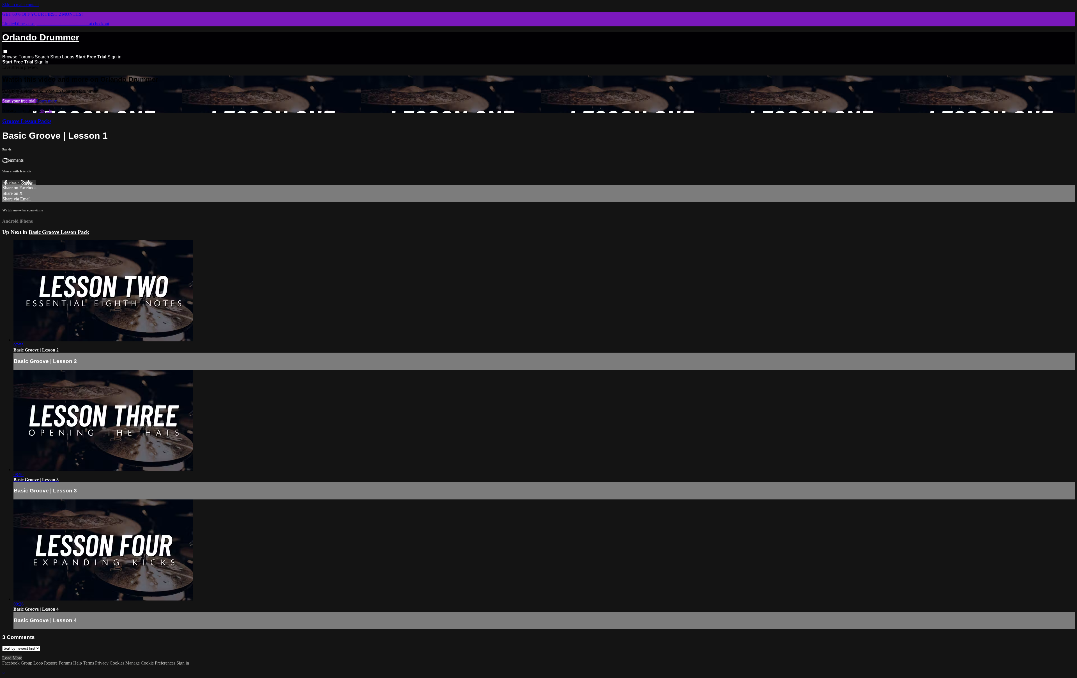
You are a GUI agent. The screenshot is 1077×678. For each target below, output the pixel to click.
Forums (27, 56)
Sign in (114, 56)
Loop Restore (45, 663)
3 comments (13, 160)
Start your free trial (19, 101)
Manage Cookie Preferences (150, 663)
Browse (10, 56)
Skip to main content (20, 4)
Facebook (11, 182)
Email (30, 182)
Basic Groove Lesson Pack (59, 232)
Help (78, 663)
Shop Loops (62, 56)
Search (42, 56)
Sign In (41, 62)
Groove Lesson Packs (26, 121)
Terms (89, 663)
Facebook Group (17, 663)
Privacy (102, 663)
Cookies (117, 663)
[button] (5, 51)
